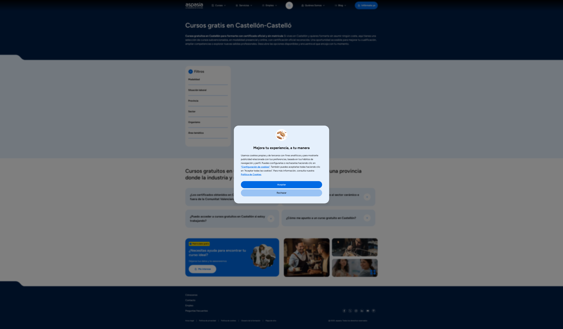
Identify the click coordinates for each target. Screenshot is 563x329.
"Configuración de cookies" (255, 166)
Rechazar (281, 192)
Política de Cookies (251, 174)
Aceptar (281, 184)
